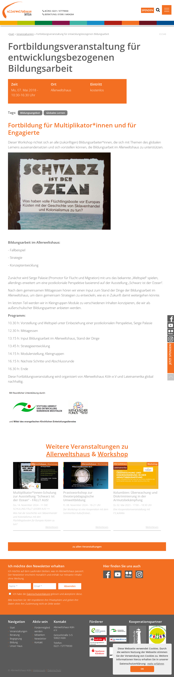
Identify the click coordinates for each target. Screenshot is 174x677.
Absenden (70, 586)
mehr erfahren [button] (155, 663)
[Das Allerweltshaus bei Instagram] (140, 573)
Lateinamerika (120, 467)
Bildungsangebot (30, 112)
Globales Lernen (55, 112)
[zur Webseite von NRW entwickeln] (97, 631)
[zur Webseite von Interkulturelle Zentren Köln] (156, 636)
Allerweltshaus (68, 454)
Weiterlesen (51, 527)
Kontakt (38, 642)
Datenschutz (54, 670)
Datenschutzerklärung (38, 594)
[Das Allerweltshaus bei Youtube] (119, 573)
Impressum (39, 670)
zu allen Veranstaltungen (87, 546)
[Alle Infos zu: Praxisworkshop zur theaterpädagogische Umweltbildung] (85, 475)
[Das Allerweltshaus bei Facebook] (108, 573)
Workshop (113, 454)
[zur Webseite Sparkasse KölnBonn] (97, 653)
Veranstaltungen (18, 631)
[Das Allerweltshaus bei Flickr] (130, 573)
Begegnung (16, 638)
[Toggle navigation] (166, 10)
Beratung (15, 634)
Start (12, 627)
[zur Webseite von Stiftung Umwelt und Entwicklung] (117, 631)
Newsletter (40, 638)
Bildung (14, 642)
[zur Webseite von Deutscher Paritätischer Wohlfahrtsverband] (117, 640)
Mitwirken (39, 634)
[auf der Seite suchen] (158, 9)
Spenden (147, 10)
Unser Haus (16, 646)
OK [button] (142, 668)
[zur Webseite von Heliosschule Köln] (136, 639)
